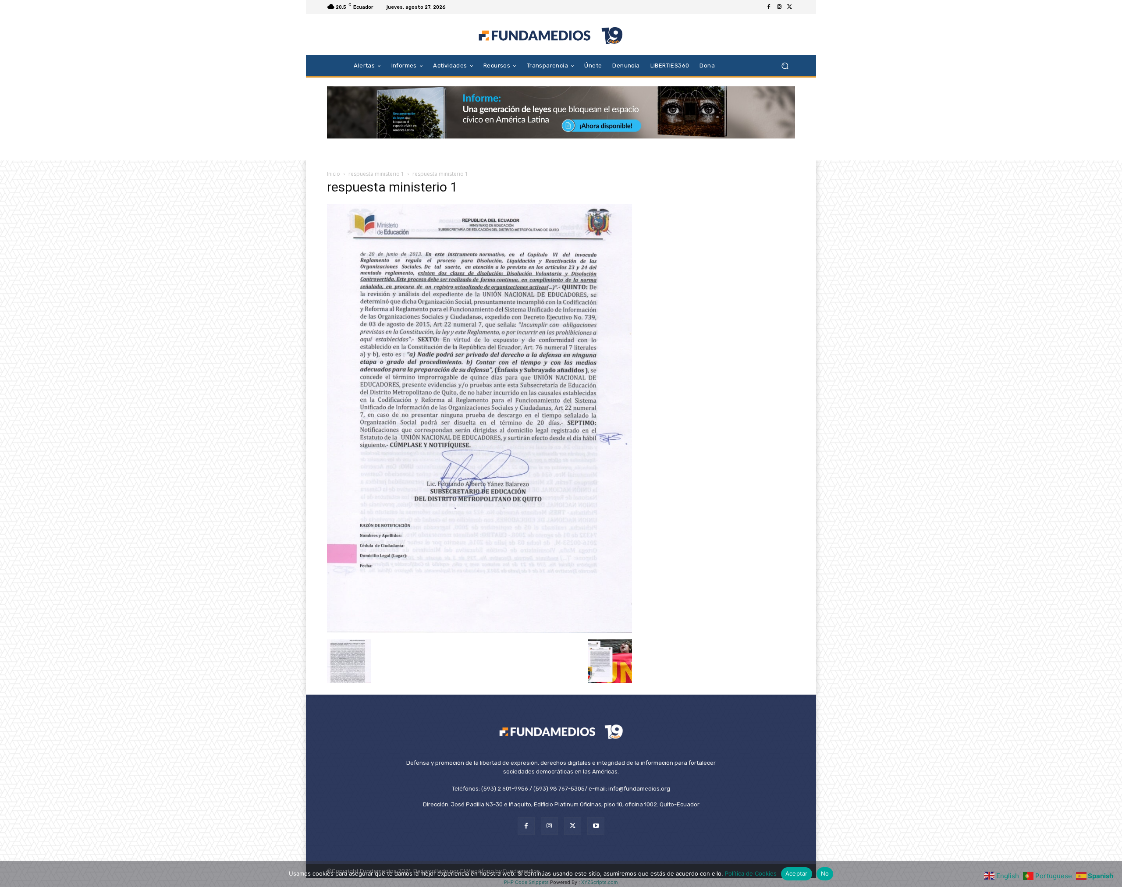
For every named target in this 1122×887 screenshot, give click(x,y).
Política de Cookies (751, 873)
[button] (784, 65)
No (825, 873)
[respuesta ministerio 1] (479, 630)
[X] (790, 7)
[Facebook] (768, 7)
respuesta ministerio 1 (376, 173)
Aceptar (796, 873)
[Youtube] (595, 825)
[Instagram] (779, 7)
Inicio (333, 173)
